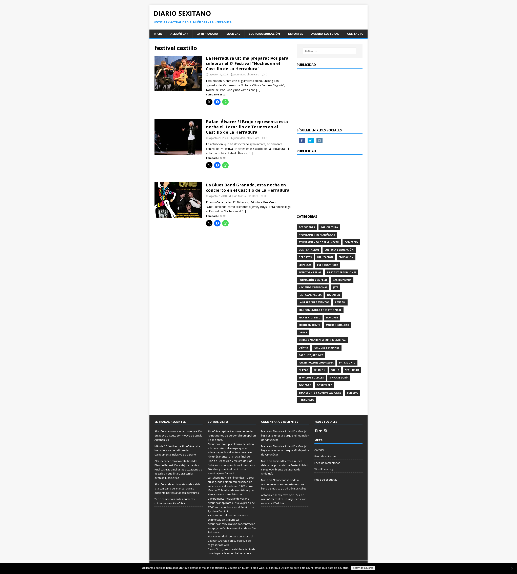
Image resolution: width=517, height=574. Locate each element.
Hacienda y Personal (313, 287)
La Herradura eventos (314, 302)
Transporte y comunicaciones (320, 392)
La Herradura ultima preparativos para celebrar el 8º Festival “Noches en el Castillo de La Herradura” (247, 63)
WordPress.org (323, 469)
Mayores (332, 317)
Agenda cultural (325, 34)
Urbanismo (306, 400)
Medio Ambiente (309, 325)
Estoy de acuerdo (363, 567)
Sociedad (233, 34)
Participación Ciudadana (316, 362)
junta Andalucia (310, 295)
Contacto (355, 34)
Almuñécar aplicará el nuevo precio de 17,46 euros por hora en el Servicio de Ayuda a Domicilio (231, 507)
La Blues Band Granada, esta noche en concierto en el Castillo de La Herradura (248, 187)
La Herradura (207, 34)
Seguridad (352, 370)
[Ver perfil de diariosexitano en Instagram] (325, 430)
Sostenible (324, 385)
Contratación (309, 250)
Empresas (305, 265)
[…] (258, 90)
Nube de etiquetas (325, 479)
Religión (320, 370)
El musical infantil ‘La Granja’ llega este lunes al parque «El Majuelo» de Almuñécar (285, 435)
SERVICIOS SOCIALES (311, 377)
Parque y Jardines (311, 355)
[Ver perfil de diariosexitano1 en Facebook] (316, 430)
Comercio (351, 242)
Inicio (157, 34)
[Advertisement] (330, 98)
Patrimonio (347, 362)
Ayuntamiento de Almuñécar (319, 242)
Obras (303, 332)
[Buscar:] (329, 51)
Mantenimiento (309, 317)
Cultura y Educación (339, 250)
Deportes (295, 34)
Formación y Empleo (313, 280)
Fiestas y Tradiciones (341, 272)
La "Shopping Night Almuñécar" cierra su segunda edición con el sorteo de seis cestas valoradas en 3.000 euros (231, 482)
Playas (303, 370)
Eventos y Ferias (310, 272)
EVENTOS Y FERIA (327, 265)
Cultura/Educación (264, 34)
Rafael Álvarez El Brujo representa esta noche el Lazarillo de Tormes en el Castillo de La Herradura (247, 127)
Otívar (303, 347)
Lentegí (340, 302)
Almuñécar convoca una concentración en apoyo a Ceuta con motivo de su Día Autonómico (178, 435)
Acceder (319, 450)
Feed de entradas (325, 456)
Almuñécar (179, 34)
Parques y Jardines (326, 347)
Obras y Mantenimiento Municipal (322, 340)
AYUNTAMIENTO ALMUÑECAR (317, 235)
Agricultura (329, 227)
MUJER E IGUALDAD (337, 325)
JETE (335, 287)
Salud (335, 370)
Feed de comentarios (327, 463)
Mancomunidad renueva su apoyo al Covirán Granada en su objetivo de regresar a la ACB (230, 541)
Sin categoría (338, 377)
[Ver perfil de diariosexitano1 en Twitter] (320, 430)
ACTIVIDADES (307, 227)
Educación (346, 257)
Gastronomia (342, 280)
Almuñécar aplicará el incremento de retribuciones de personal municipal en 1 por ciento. (232, 435)
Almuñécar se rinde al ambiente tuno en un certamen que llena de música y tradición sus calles (283, 484)
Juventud (333, 295)
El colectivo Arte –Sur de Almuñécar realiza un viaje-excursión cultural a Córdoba (284, 499)
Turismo (352, 392)
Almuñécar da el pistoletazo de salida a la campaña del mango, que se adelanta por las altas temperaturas (177, 488)
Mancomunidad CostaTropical (320, 310)
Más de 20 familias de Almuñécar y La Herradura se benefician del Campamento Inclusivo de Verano (177, 450)
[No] (512, 568)
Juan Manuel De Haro (246, 74)
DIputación (325, 257)
